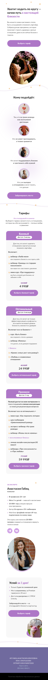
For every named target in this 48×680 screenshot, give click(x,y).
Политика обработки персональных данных (24, 676)
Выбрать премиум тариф (24, 466)
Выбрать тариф (24, 43)
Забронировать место (24, 195)
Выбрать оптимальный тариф (24, 375)
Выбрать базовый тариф (24, 293)
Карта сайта (23, 666)
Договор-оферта (23, 668)
